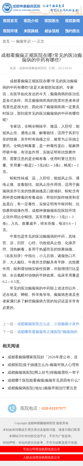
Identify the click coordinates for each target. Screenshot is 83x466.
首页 (6, 41)
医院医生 (52, 21)
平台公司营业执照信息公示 (41, 449)
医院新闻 (72, 21)
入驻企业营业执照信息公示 (41, 457)
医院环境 (10, 31)
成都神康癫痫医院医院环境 (54, 211)
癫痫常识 (23, 41)
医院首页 (10, 21)
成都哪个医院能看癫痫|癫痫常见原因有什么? (44, 380)
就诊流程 (52, 31)
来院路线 (31, 31)
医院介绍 (31, 21)
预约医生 (72, 31)
